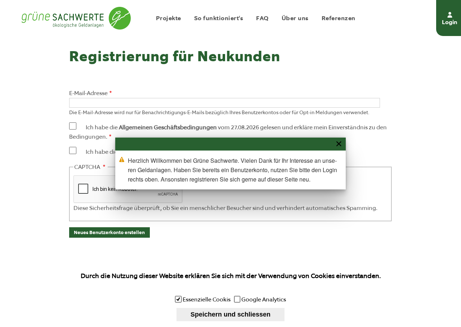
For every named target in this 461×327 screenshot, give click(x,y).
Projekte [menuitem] (168, 18)
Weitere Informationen (231, 287)
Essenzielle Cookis (206, 299)
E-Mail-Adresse (88, 93)
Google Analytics (263, 299)
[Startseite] (76, 18)
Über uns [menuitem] (295, 18)
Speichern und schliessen (230, 314)
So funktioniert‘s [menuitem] (218, 18)
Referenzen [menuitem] (338, 18)
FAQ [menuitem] (262, 18)
